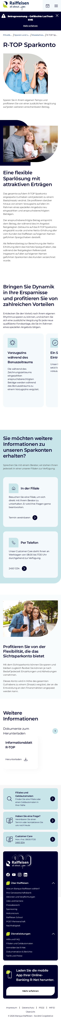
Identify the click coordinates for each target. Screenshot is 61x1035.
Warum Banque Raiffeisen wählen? (23, 888)
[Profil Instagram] (19, 874)
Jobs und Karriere (14, 901)
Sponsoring (11, 909)
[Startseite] (16, 6)
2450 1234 (20, 842)
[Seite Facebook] (8, 874)
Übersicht (30, 1011)
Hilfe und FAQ (13, 939)
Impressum (11, 1007)
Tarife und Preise (14, 956)
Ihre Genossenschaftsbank (18, 892)
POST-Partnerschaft (15, 921)
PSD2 (41, 1007)
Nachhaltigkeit (13, 925)
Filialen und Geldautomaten (19, 943)
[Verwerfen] (57, 15)
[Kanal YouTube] (14, 874)
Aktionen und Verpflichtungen (20, 897)
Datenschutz (28, 1007)
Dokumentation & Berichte (19, 951)
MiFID (52, 1007)
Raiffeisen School (14, 917)
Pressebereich (13, 905)
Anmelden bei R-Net (16, 947)
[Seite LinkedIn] (25, 874)
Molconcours (12, 913)
